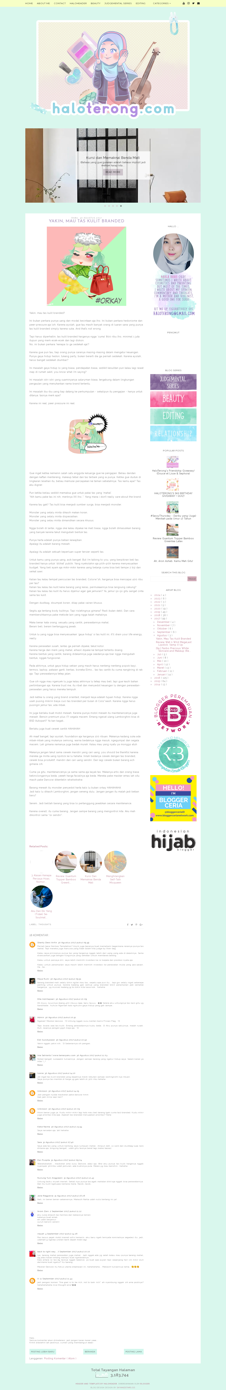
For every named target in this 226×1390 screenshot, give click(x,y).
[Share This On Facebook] (128, 925)
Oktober (162, 628)
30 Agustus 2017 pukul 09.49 (73, 942)
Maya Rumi (43, 979)
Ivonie (40, 1073)
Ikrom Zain (43, 1211)
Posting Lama (134, 1352)
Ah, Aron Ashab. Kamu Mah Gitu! (173, 561)
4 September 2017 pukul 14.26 (61, 1234)
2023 (157, 598)
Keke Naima (43, 1127)
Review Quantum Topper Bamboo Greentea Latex (173, 540)
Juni (160, 657)
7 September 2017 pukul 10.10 (74, 1251)
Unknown (42, 1091)
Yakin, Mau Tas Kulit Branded (173, 638)
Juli (159, 654)
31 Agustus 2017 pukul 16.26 (69, 1196)
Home (29, 3)
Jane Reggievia (45, 1196)
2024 (157, 595)
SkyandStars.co (126, 1388)
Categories (161, 3)
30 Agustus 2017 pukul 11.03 (92, 1055)
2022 (157, 602)
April (160, 664)
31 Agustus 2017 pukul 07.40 (58, 1142)
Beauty (96, 3)
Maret (161, 667)
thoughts (45, 924)
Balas (40, 970)
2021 (157, 605)
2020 (157, 608)
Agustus (162, 635)
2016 (157, 678)
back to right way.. (47, 1251)
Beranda (90, 1352)
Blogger (145, 1384)
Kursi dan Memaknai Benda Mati (113, 158)
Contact (60, 3)
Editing (141, 3)
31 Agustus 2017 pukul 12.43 (79, 1178)
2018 (157, 615)
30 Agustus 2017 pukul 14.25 (63, 1091)
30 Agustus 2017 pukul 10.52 (71, 1040)
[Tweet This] (132, 925)
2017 (157, 618)
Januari (162, 674)
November (164, 625)
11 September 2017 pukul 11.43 (56, 1279)
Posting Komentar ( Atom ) (60, 1358)
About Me (43, 3)
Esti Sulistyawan (46, 1040)
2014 (157, 684)
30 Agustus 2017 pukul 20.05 (64, 1109)
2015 (157, 681)
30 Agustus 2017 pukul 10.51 (60, 1017)
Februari (162, 671)
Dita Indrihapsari (46, 999)
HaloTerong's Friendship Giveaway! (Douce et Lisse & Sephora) (173, 472)
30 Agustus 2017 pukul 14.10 (60, 1073)
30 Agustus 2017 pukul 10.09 (71, 999)
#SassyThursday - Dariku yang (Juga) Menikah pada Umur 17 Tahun (173, 517)
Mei (159, 661)
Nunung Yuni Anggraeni (50, 1178)
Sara (39, 1142)
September (164, 632)
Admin (40, 1017)
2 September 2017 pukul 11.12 (66, 1211)
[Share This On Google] (141, 925)
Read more (113, 172)
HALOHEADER (78, 3)
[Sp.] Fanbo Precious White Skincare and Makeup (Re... (173, 649)
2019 (157, 612)
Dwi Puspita (43, 1160)
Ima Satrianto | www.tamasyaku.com (56, 1055)
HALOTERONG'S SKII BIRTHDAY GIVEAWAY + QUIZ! (173, 494)
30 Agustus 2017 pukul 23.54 (66, 1127)
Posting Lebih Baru (42, 1352)
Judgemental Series (118, 3)
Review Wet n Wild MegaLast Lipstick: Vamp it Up (174, 643)
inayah (40, 1234)
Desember (164, 622)
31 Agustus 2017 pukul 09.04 (66, 1160)
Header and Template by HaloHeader (96, 1384)
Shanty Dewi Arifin (47, 942)
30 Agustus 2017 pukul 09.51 (65, 979)
